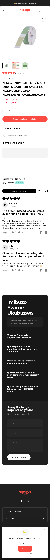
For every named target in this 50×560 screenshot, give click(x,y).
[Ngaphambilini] (3, 3)
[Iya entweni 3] (25, 65)
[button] (8, 73)
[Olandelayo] (46, 3)
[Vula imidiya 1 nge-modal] (43, 19)
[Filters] (39, 191)
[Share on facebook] (41, 232)
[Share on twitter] (46, 232)
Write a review (19, 191)
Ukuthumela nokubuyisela (17, 136)
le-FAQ (35, 321)
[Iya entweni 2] (15, 65)
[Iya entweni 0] (6, 65)
